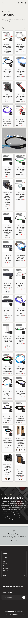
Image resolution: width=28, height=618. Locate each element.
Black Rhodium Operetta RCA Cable (20, 370)
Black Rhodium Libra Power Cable (20, 73)
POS (21, 613)
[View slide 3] (15, 541)
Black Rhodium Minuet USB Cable (20, 171)
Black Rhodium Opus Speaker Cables (20, 121)
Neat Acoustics (7, 336)
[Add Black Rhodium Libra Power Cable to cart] (23, 65)
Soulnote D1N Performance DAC (7, 312)
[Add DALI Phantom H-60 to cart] (10, 90)
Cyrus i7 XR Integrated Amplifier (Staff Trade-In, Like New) (7, 230)
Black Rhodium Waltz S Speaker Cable (7, 442)
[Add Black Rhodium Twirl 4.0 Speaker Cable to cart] (23, 277)
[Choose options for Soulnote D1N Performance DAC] (10, 304)
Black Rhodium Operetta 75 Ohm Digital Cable (7, 394)
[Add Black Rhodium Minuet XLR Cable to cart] (23, 332)
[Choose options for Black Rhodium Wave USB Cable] (10, 65)
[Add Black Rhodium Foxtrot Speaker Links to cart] (23, 90)
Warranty (5, 570)
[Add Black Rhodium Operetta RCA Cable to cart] (23, 362)
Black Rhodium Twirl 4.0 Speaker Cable (20, 285)
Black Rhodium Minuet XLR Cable (20, 340)
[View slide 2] (13, 541)
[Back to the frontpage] (2, 11)
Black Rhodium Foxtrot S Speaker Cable (7, 370)
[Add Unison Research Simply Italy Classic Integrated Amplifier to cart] (10, 188)
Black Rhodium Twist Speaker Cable (7, 47)
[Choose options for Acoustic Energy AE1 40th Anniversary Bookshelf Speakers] (10, 459)
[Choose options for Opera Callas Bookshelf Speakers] (23, 462)
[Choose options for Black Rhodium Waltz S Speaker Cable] (10, 434)
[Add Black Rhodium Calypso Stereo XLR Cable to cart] (10, 410)
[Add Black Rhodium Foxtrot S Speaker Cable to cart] (10, 362)
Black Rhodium (7, 44)
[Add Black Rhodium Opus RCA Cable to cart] (23, 39)
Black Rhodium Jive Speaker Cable (20, 196)
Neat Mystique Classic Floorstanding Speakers (20, 443)
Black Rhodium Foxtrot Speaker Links (20, 98)
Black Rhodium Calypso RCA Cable (20, 312)
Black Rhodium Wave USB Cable (7, 73)
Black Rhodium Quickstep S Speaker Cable (20, 418)
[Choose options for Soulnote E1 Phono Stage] (10, 277)
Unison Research (7, 192)
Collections (7, 11)
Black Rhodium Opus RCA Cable (20, 47)
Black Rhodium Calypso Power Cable (20, 393)
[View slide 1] (11, 541)
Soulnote (7, 253)
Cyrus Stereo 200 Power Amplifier (7, 171)
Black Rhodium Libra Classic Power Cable (20, 257)
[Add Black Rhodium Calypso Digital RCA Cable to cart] (10, 113)
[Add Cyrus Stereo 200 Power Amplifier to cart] (10, 163)
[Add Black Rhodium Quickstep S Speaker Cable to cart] (23, 410)
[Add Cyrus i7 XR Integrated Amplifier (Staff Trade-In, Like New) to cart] (10, 221)
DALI (7, 94)
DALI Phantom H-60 (7, 97)
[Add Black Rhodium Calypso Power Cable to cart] (23, 385)
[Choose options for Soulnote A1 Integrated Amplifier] (10, 249)
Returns (5, 565)
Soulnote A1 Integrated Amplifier (7, 257)
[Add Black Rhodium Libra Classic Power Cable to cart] (23, 249)
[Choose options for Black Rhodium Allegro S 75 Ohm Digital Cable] (23, 221)
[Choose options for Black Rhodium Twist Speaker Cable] (10, 39)
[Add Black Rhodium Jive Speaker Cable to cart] (23, 188)
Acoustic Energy (7, 464)
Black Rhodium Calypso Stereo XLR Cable (7, 418)
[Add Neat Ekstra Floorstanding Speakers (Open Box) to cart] (10, 332)
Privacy (5, 563)
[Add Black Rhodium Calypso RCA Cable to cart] (23, 304)
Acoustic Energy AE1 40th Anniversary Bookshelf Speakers (7, 470)
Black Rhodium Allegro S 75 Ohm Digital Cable (20, 230)
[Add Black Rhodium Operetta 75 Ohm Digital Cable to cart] (10, 385)
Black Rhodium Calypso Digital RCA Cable (7, 121)
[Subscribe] (22, 597)
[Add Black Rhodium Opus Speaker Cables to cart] (23, 113)
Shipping (5, 568)
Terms (4, 561)
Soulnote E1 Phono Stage (7, 284)
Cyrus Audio (7, 167)
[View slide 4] (17, 541)
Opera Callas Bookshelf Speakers (20, 471)
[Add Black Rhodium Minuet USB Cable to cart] (23, 163)
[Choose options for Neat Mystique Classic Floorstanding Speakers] (23, 434)
